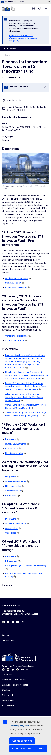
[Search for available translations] (29, 278)
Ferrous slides (11, 448)
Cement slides (11, 528)
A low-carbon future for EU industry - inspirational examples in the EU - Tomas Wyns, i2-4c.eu (24, 397)
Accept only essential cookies (28, 748)
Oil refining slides (13, 486)
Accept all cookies (22, 740)
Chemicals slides (13, 490)
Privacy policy (8, 695)
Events (7, 55)
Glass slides (10, 533)
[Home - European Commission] (8, 8)
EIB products (11, 561)
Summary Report (13, 283)
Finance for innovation (16, 287)
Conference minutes (14, 340)
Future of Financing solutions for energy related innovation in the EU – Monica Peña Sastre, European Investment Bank (25, 386)
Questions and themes (15, 444)
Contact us (7, 674)
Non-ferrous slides (14, 453)
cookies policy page (19, 725)
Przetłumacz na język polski (21, 35)
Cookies (6, 690)
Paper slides (11, 495)
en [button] (33, 8)
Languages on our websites (15, 685)
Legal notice (8, 700)
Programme (10, 439)
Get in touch (8, 640)
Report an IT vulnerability (14, 679)
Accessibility (8, 705)
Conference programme (16, 278)
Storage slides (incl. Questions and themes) (25, 565)
